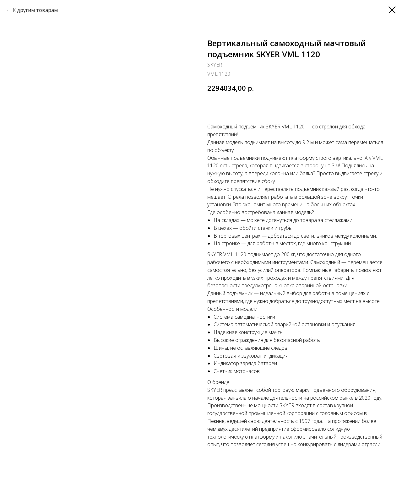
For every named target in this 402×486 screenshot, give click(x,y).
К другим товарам (35, 10)
